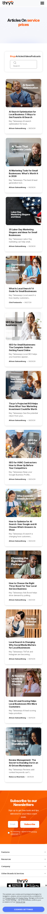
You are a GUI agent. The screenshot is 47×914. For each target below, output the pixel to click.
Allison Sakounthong (17, 128)
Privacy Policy (10, 898)
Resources (6, 859)
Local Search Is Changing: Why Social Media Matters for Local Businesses (22, 645)
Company (5, 866)
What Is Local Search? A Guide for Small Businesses (23, 290)
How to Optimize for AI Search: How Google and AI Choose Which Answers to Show (23, 525)
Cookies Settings (23, 909)
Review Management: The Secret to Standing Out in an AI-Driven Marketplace (23, 763)
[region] (23, 900)
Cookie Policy (23, 898)
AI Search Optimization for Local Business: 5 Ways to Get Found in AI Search (22, 114)
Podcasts (36, 56)
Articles (20, 56)
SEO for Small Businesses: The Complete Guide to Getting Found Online (22, 347)
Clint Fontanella (15, 302)
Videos (27, 56)
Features (5, 852)
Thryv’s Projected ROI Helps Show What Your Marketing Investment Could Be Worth (23, 406)
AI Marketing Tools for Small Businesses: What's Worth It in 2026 (23, 173)
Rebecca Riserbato (17, 777)
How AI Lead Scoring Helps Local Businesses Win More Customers (23, 704)
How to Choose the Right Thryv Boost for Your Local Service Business (23, 586)
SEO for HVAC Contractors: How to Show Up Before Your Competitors (23, 465)
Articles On (23, 22)
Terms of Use (20, 902)
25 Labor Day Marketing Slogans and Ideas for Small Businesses (23, 232)
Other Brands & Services (12, 873)
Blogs (13, 56)
